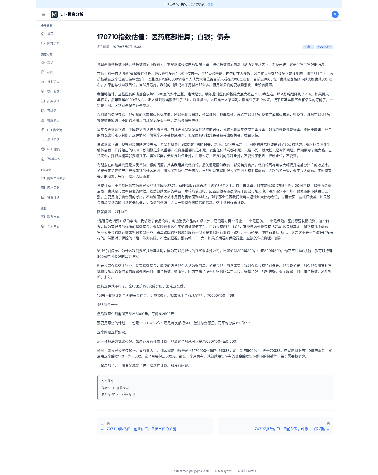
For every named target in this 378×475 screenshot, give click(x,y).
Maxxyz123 (225, 471)
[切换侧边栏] (43, 14)
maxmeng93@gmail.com (193, 471)
